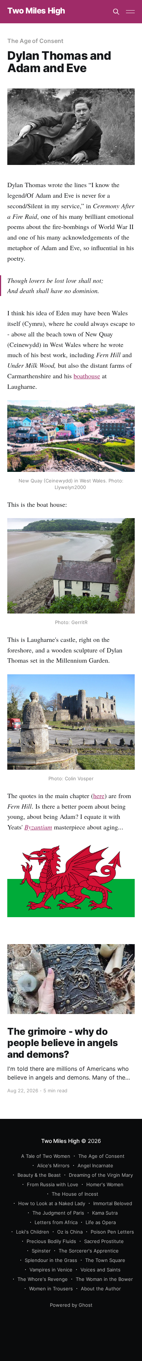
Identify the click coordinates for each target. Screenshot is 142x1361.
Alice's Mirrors (53, 1165)
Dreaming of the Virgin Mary (101, 1175)
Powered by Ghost (71, 1305)
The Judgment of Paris (58, 1213)
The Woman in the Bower (104, 1279)
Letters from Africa (56, 1222)
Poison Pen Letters (112, 1232)
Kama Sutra (105, 1213)
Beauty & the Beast (39, 1175)
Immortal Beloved (112, 1203)
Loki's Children (32, 1232)
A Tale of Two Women (45, 1156)
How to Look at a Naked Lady (51, 1203)
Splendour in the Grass (51, 1260)
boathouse (87, 375)
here (98, 795)
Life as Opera (101, 1222)
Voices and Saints (100, 1270)
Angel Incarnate (95, 1165)
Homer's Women (104, 1184)
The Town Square (105, 1260)
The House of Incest (75, 1194)
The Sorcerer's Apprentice (89, 1251)
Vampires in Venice (50, 1270)
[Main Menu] (130, 11)
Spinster (41, 1251)
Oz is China (70, 1232)
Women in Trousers (51, 1288)
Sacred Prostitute (104, 1241)
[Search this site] (116, 11)
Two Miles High (36, 11)
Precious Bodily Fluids (51, 1241)
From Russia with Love (52, 1184)
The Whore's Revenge (42, 1279)
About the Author (101, 1288)
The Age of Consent (35, 40)
